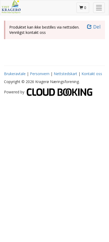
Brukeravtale (15, 73)
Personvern (39, 73)
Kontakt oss (91, 73)
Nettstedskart (65, 73)
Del (96, 27)
